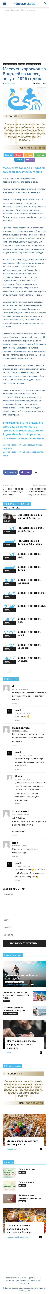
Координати (24, 1283)
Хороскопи (9, 83)
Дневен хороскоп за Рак (31, 592)
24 (40, 1237)
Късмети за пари (26, 1182)
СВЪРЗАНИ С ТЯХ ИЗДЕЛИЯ (16, 504)
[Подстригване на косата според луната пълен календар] (24, 1034)
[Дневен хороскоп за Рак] (9, 595)
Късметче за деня (27, 1169)
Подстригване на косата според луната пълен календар (21, 1044)
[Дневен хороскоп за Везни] (9, 634)
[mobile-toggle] (4, 3)
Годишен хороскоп (7, 532)
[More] (36, 472)
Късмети (8, 1162)
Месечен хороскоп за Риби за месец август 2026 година (13, 492)
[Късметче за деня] (9, 1172)
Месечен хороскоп (28, 10)
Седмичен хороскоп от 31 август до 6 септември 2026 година (16, 995)
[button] (45, 3)
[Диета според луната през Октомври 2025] (24, 1130)
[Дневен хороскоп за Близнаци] (9, 582)
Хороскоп (15, 10)
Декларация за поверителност (29, 1280)
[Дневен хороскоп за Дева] (9, 621)
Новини (6, 1001)
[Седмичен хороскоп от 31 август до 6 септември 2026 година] (39, 996)
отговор (15, 703)
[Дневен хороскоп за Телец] (9, 569)
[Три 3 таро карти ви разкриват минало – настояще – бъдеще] (24, 1221)
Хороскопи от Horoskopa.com (16, 984)
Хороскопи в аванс (13, 955)
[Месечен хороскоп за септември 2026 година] (39, 1011)
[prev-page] (4, 671)
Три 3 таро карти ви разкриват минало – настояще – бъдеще (19, 1229)
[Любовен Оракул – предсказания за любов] (9, 1198)
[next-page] (8, 671)
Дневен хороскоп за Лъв (32, 605)
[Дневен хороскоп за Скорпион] (9, 647)
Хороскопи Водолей (33, 64)
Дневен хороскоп (7, 558)
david (9, 1052)
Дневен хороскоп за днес (14, 982)
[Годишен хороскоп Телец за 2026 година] (9, 543)
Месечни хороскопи (10, 1013)
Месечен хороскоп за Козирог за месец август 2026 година (36, 492)
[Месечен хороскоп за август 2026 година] (9, 518)
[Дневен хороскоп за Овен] (9, 556)
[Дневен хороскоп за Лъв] (9, 608)
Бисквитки (10, 1280)
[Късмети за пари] (9, 1185)
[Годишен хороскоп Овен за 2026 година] (9, 530)
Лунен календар (34, 1277)
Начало (6, 10)
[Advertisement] (24, 37)
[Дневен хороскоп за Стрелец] (9, 660)
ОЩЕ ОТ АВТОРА (12, 508)
